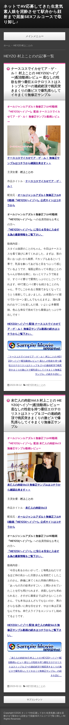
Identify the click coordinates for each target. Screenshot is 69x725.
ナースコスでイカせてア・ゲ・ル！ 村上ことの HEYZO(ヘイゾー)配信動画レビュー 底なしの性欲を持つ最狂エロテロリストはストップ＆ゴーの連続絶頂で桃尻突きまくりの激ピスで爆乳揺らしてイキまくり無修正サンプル (36, 82)
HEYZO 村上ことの (35, 385)
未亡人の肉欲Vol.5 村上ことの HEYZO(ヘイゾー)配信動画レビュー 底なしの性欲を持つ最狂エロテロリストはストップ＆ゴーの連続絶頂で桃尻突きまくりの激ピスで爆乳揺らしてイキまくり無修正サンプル (36, 413)
